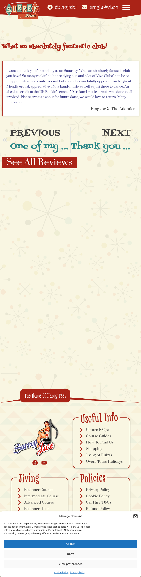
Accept (70, 543)
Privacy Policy (77, 572)
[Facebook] (35, 462)
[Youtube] (44, 462)
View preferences (70, 564)
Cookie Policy (61, 572)
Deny (70, 554)
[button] (135, 516)
